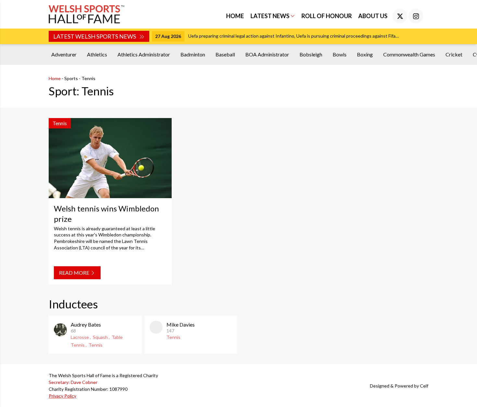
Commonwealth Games (409, 54)
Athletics (97, 54)
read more (74, 272)
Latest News (270, 15)
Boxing (365, 54)
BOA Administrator (267, 54)
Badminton (192, 54)
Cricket (454, 54)
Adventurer (64, 54)
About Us (372, 15)
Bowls (340, 54)
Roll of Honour (326, 15)
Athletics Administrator (143, 54)
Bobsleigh (311, 54)
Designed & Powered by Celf (399, 386)
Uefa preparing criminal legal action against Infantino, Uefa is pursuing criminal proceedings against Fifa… (293, 36)
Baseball (225, 54)
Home (235, 15)
